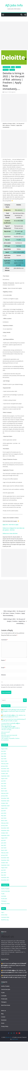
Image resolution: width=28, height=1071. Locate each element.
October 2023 (4, 833)
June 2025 (3, 783)
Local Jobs (18, 67)
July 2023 (3, 840)
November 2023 (5, 830)
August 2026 (4, 748)
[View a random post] (25, 14)
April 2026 (3, 758)
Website (3, 675)
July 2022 (3, 870)
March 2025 (4, 791)
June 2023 (3, 843)
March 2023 (4, 850)
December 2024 (5, 798)
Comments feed (5, 917)
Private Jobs (5, 69)
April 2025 (3, 788)
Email (3, 667)
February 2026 (4, 763)
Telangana (12, 69)
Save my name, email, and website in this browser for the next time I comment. (12, 686)
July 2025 (3, 781)
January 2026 (4, 766)
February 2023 (4, 852)
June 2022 (3, 872)
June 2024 (3, 813)
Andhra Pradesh (6, 67)
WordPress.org (5, 919)
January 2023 (4, 855)
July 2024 (3, 810)
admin (14, 92)
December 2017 (5, 880)
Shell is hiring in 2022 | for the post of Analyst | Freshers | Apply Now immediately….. (14, 621)
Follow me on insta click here (10, 533)
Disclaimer (3, 1020)
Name (3, 660)
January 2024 (4, 825)
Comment (4, 640)
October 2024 (4, 803)
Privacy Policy (4, 1026)
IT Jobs (13, 67)
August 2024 (4, 808)
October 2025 (4, 773)
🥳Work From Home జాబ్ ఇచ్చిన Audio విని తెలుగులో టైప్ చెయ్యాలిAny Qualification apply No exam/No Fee (13, 711)
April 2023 (3, 848)
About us (3, 1010)
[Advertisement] (14, 36)
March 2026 (4, 761)
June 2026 (3, 753)
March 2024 (4, 820)
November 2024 (5, 800)
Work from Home (5, 903)
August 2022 (4, 867)
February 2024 (4, 823)
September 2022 (5, 865)
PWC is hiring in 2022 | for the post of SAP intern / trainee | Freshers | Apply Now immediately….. (14, 613)
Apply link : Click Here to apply (11, 524)
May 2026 (3, 756)
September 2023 (5, 835)
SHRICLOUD (15, 1039)
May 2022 (3, 875)
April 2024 (3, 818)
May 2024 (3, 815)
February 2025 (4, 793)
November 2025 (5, 771)
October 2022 (4, 862)
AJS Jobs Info (14, 5)
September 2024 (5, 805)
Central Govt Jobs (5, 891)
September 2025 (5, 776)
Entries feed (4, 915)
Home (2, 1023)
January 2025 (4, 795)
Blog (2, 1013)
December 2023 (5, 828)
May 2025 (3, 786)
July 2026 (3, 751)
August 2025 (4, 778)
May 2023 (3, 845)
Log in (2, 912)
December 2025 (5, 768)
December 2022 (5, 857)
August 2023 (4, 838)
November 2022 (5, 860)
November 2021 (5, 877)
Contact (3, 1017)
